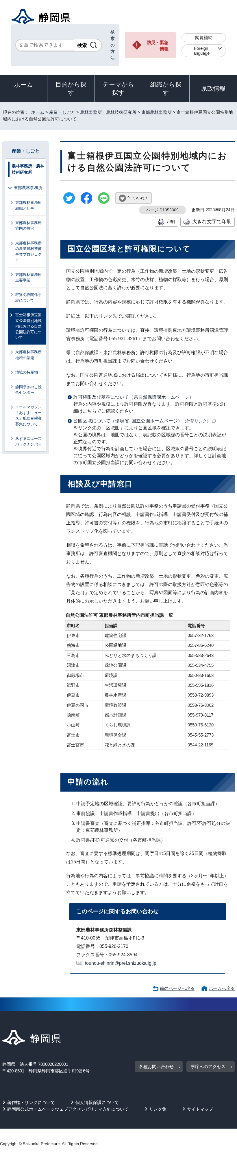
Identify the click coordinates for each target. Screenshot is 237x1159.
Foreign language (201, 51)
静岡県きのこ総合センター (28, 390)
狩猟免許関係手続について (28, 297)
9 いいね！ (137, 198)
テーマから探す (118, 88)
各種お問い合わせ (156, 1066)
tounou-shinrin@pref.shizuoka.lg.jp (120, 963)
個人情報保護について (97, 1102)
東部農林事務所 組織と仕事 (30, 205)
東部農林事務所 (156, 112)
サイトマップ (200, 1109)
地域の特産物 (26, 372)
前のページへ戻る (177, 988)
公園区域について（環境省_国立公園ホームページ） (142, 420)
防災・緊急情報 (158, 46)
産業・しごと (62, 112)
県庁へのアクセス (208, 1066)
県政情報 (213, 88)
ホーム (23, 84)
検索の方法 (112, 45)
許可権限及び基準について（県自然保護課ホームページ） (133, 397)
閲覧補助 (203, 37)
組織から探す (165, 88)
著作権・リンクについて (31, 1102)
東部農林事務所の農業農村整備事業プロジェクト (28, 251)
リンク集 (157, 1109)
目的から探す (70, 88)
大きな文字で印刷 (212, 221)
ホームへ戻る (222, 988)
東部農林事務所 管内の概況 (30, 225)
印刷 (171, 221)
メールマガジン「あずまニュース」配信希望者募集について (28, 415)
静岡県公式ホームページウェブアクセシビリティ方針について (68, 1109)
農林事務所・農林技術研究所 (108, 112)
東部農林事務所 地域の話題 (30, 355)
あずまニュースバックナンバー (28, 441)
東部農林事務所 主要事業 (30, 277)
